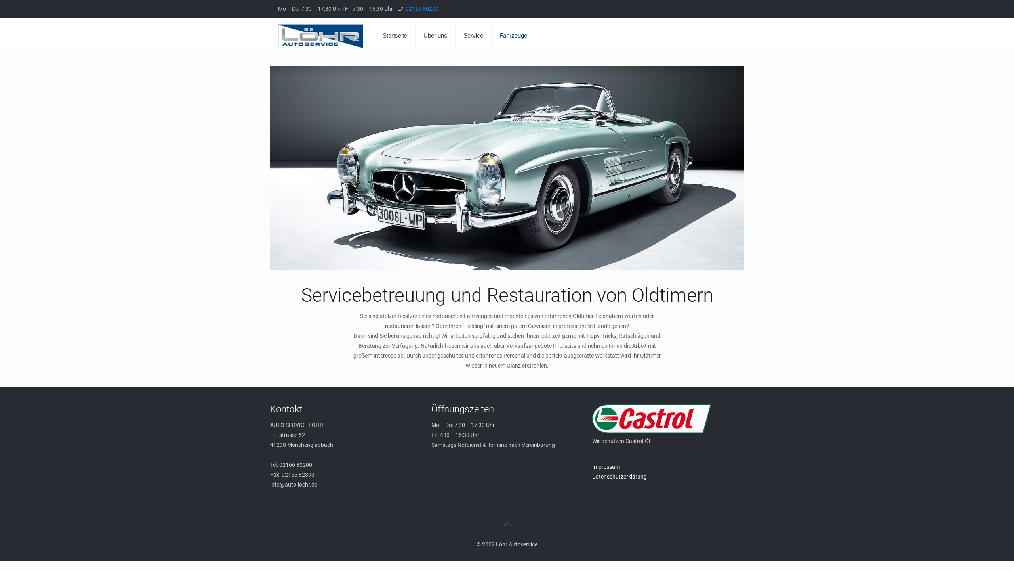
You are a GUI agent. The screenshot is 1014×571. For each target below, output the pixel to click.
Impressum (606, 467)
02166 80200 (422, 9)
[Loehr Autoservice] (320, 36)
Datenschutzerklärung (619, 476)
